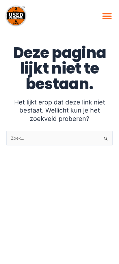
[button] (107, 16)
